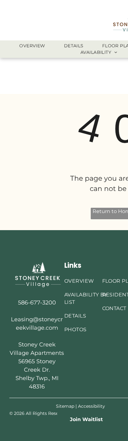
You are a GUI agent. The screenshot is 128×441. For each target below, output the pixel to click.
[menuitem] (32, 46)
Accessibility (91, 406)
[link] (86, 419)
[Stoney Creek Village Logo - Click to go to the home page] (36, 263)
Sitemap (65, 406)
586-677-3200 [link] (37, 302)
